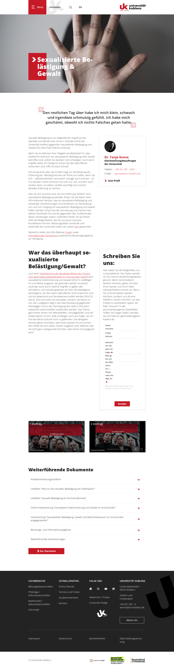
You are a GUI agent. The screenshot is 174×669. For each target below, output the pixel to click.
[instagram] (98, 589)
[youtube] (106, 589)
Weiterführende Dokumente (60, 469)
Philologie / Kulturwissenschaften (39, 593)
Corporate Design (98, 602)
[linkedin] (113, 589)
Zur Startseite (48, 551)
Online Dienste (66, 586)
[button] (87, 479)
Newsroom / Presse (99, 597)
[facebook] (91, 589)
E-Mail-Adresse (108, 334)
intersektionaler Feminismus (43, 235)
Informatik (33, 609)
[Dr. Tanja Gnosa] (113, 147)
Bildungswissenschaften (40, 586)
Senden (122, 403)
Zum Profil (114, 180)
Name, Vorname (109, 327)
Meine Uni (131, 620)
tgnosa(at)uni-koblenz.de (127, 173)
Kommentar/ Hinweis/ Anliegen (109, 347)
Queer (68, 232)
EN (80, 7)
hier (77, 226)
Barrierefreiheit (97, 638)
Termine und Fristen (69, 592)
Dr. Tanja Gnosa (116, 157)
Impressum (34, 638)
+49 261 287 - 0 (128, 604)
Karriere (63, 603)
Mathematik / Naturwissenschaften (39, 602)
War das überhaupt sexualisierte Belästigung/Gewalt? (59, 259)
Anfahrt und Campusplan (126, 597)
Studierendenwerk (68, 597)
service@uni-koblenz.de (132, 607)
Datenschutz (65, 638)
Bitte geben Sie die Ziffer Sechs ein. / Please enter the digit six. (109, 367)
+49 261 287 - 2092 (125, 169)
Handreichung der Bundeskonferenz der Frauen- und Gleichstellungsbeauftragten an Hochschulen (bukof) (59, 275)
